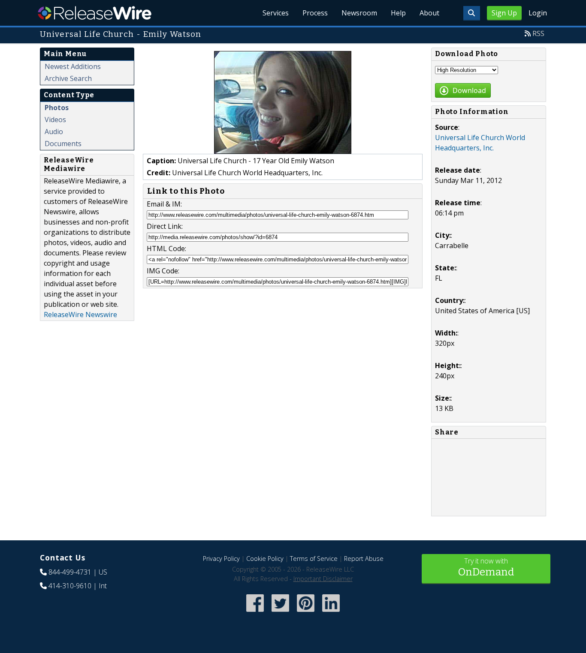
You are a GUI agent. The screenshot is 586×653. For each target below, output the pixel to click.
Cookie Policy (265, 558)
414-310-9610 (69, 585)
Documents (63, 143)
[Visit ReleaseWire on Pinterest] (305, 612)
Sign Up (504, 13)
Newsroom (359, 13)
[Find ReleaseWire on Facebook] (255, 612)
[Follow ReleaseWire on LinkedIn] (331, 612)
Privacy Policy (221, 558)
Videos (55, 119)
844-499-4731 (69, 572)
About (429, 13)
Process (315, 13)
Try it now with (486, 567)
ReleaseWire (95, 12)
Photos (57, 107)
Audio (54, 131)
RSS (538, 33)
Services (276, 13)
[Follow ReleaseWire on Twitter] (280, 612)
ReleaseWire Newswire (80, 314)
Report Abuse (364, 558)
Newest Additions (73, 66)
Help (398, 13)
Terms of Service (314, 558)
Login (538, 13)
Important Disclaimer (323, 579)
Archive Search (68, 78)
